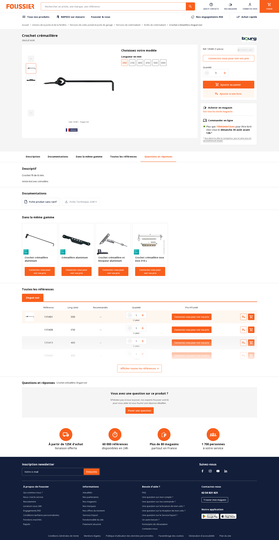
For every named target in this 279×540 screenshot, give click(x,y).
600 (163, 62)
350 (132, 62)
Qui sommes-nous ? (33, 492)
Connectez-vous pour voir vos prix (228, 58)
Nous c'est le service (33, 497)
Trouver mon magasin (214, 499)
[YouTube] (218, 471)
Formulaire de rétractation (155, 524)
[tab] (32, 297)
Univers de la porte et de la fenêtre (49, 24)
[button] (78, 85)
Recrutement (29, 501)
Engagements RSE (32, 510)
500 (155, 62)
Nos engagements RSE (209, 16)
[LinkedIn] (225, 471)
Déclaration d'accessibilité (201, 535)
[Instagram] (210, 471)
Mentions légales (92, 535)
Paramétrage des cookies (171, 535)
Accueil (25, 24)
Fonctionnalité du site (93, 519)
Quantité (207, 67)
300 (124, 62)
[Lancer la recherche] (190, 6)
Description (33, 156)
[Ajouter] (224, 73)
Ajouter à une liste (231, 93)
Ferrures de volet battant (128, 24)
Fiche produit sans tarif (43, 201)
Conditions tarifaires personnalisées (41, 515)
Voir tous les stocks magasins (217, 111)
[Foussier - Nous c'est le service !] (20, 6)
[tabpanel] (139, 339)
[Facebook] (202, 471)
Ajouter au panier (230, 84)
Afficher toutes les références (138, 368)
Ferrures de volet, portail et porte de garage (91, 24)
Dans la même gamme (89, 156)
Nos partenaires (91, 497)
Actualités (87, 492)
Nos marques (89, 506)
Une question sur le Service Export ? (159, 515)
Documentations (58, 156)
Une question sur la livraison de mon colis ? (163, 506)
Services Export (90, 515)
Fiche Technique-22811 (83, 201)
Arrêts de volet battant (155, 24)
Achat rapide (249, 16)
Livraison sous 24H (32, 506)
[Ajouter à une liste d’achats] (243, 317)
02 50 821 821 (210, 492)
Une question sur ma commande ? (159, 501)
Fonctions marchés (32, 519)
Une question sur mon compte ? (157, 497)
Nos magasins (90, 501)
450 (148, 62)
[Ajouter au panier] (251, 317)
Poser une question (139, 410)
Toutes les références (123, 156)
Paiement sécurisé (92, 524)
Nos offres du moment (94, 510)
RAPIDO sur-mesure (73, 16)
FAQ (144, 492)
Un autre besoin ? (150, 519)
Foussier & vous (100, 16)
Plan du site (225, 535)
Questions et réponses (158, 156)
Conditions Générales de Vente (63, 535)
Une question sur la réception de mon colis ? (163, 510)
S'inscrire (91, 471)
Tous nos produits (38, 16)
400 (140, 62)
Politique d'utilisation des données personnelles (129, 535)
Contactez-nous (150, 528)
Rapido (26, 524)
